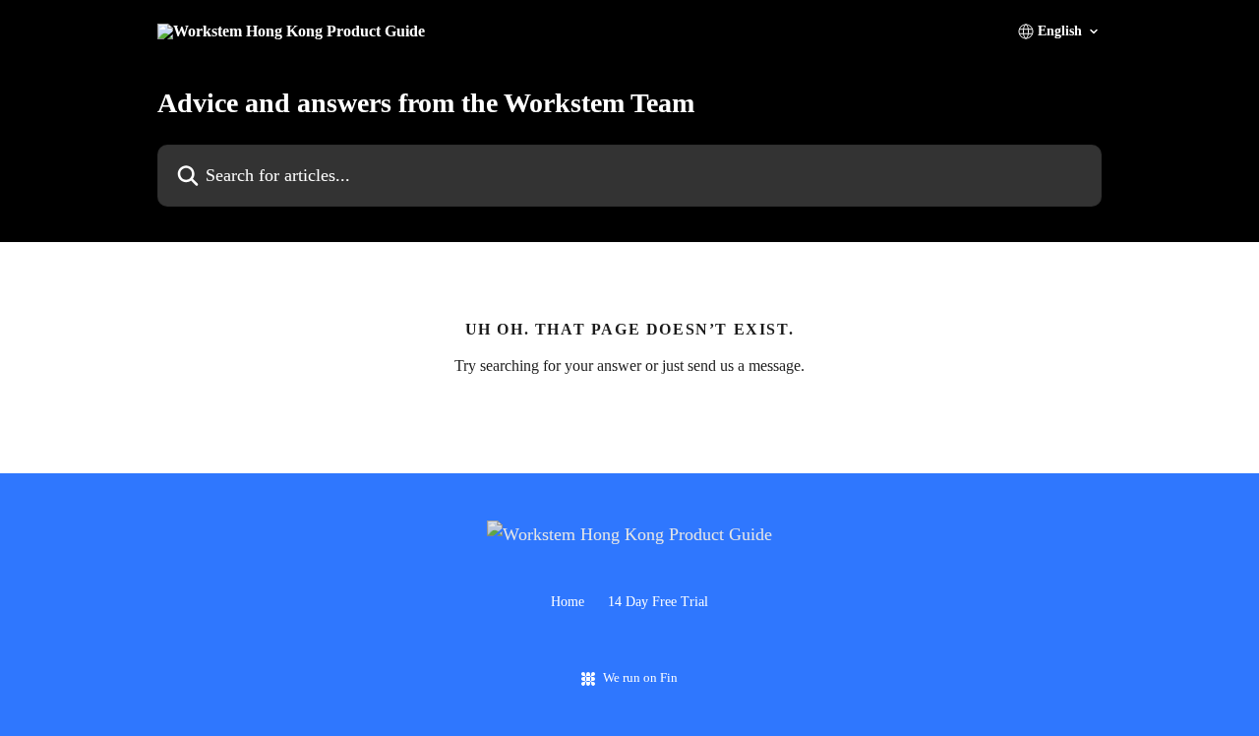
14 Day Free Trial (658, 601)
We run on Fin (640, 677)
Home (567, 601)
